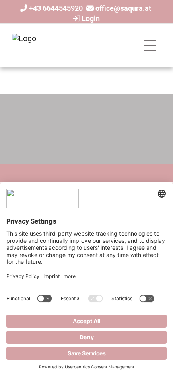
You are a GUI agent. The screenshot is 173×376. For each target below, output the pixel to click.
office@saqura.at (123, 8)
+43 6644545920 (56, 8)
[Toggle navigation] (150, 45)
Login (90, 18)
